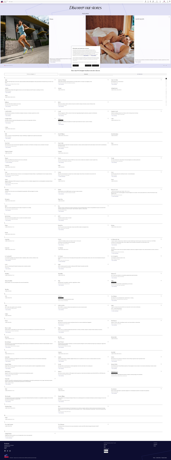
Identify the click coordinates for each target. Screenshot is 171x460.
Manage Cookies (164, 457)
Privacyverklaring (93, 55)
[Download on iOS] (106, 450)
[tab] (86, 74)
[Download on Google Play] (106, 452)
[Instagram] (7, 451)
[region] (85, 57)
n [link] (166, 92)
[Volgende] (166, 65)
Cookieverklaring (85, 55)
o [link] (166, 93)
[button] (84, 16)
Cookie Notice (158, 457)
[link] (6, 2)
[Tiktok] (10, 451)
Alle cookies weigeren (88, 65)
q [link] (166, 95)
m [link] (166, 91)
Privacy (154, 457)
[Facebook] (5, 451)
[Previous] (164, 65)
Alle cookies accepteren (95, 65)
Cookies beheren (76, 65)
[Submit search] (9, 2)
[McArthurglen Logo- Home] (2, 2)
